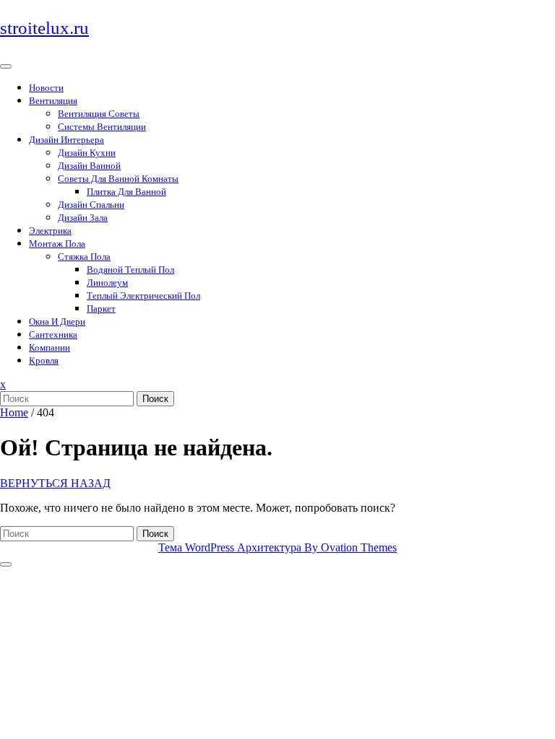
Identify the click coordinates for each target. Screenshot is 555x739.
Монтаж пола (57, 243)
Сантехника (53, 334)
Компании (49, 347)
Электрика (50, 230)
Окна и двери (57, 321)
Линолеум (107, 282)
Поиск (155, 398)
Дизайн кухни (87, 152)
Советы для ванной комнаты (118, 178)
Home (14, 412)
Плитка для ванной (126, 191)
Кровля (44, 360)
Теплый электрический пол (143, 295)
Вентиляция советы (98, 113)
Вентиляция (53, 100)
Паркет (101, 308)
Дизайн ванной (89, 165)
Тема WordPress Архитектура (277, 547)
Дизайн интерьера (66, 139)
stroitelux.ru (44, 28)
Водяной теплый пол (130, 269)
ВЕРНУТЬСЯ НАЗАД (55, 483)
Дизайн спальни (91, 204)
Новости (46, 87)
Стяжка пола (84, 256)
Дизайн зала (83, 217)
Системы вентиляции (102, 126)
